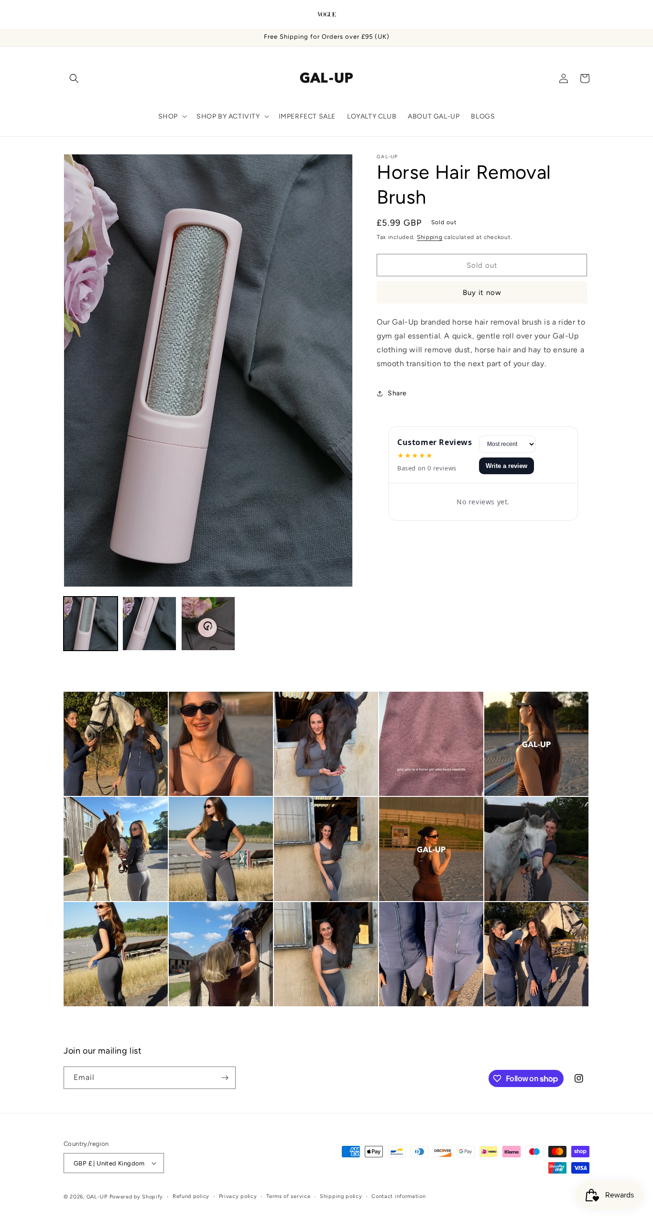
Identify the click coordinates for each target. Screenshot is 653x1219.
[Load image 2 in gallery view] (149, 624)
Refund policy (191, 1196)
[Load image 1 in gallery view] (91, 624)
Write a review (506, 465)
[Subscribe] (224, 1078)
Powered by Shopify (136, 1197)
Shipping (430, 237)
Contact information (398, 1196)
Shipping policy (341, 1196)
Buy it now (482, 292)
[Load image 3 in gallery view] (208, 624)
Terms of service (288, 1196)
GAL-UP (97, 1197)
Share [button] (397, 393)
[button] (74, 78)
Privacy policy (238, 1196)
